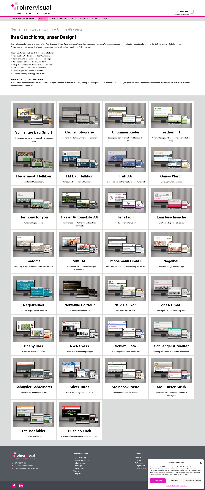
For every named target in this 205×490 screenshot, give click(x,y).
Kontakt (104, 19)
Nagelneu (171, 261)
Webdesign (43, 19)
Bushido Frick (79, 431)
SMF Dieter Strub (171, 387)
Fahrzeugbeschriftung (58, 19)
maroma (34, 261)
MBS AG (79, 261)
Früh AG (125, 176)
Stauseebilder (33, 431)
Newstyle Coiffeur (79, 305)
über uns (94, 19)
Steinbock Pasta (125, 387)
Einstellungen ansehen (193, 481)
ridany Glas (33, 346)
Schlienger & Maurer (171, 346)
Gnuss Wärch (171, 176)
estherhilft (171, 132)
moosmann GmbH (125, 261)
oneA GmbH (171, 305)
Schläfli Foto (125, 346)
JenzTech (125, 217)
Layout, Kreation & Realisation (23, 19)
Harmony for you (33, 217)
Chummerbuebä (125, 132)
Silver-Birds (79, 387)
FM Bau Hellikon (79, 176)
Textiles (73, 19)
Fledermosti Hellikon (33, 176)
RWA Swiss (79, 346)
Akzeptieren (158, 481)
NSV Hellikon (125, 305)
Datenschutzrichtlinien (172, 486)
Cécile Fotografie (79, 132)
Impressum (183, 486)
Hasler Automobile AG (79, 217)
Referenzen (84, 19)
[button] (201, 462)
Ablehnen (174, 481)
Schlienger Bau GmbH (33, 132)
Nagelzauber (33, 305)
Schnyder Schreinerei (33, 387)
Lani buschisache (171, 217)
